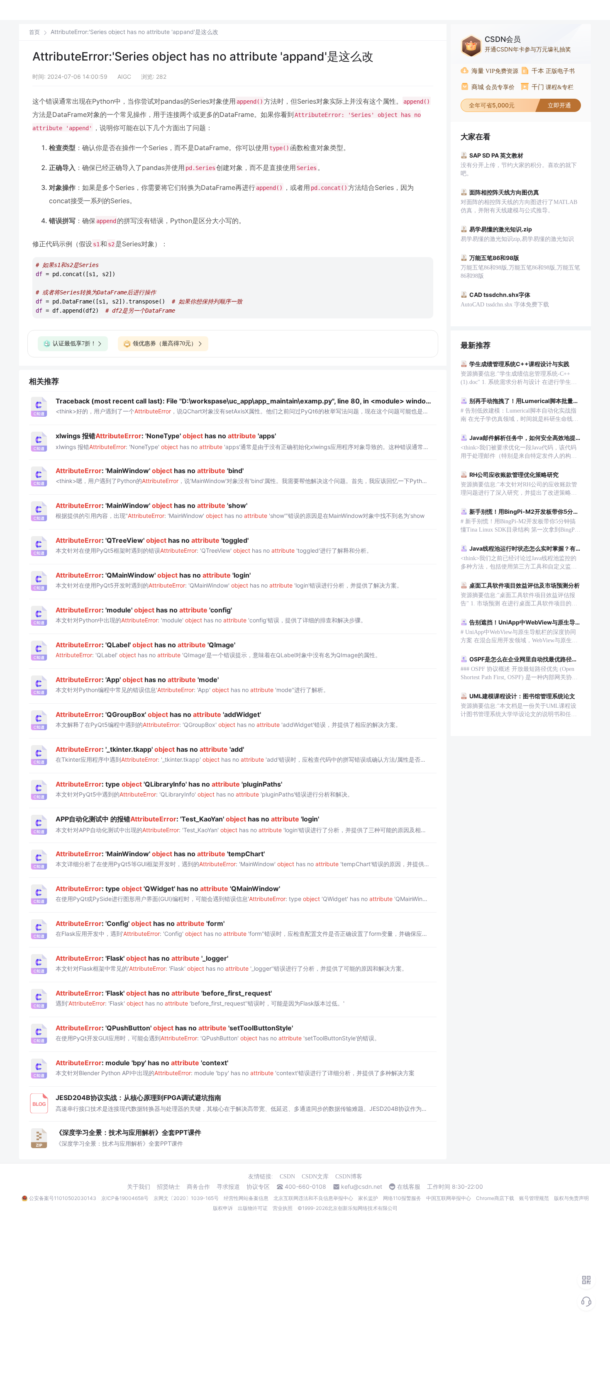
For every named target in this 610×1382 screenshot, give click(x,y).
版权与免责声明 (571, 1198)
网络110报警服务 (402, 1198)
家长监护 (368, 1198)
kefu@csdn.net (361, 1186)
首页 (34, 32)
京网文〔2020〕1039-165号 (186, 1198)
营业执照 (283, 1208)
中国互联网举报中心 (448, 1198)
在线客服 (408, 1186)
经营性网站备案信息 (246, 1198)
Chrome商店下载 (495, 1198)
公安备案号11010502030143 (62, 1198)
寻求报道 (228, 1186)
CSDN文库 (315, 1176)
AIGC (124, 76)
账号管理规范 (534, 1198)
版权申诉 (223, 1208)
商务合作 (198, 1186)
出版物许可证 (253, 1208)
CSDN (287, 1176)
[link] (34, 32)
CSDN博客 (348, 1176)
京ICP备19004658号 (125, 1198)
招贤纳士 (168, 1186)
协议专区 (258, 1186)
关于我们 (138, 1186)
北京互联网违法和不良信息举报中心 (313, 1198)
